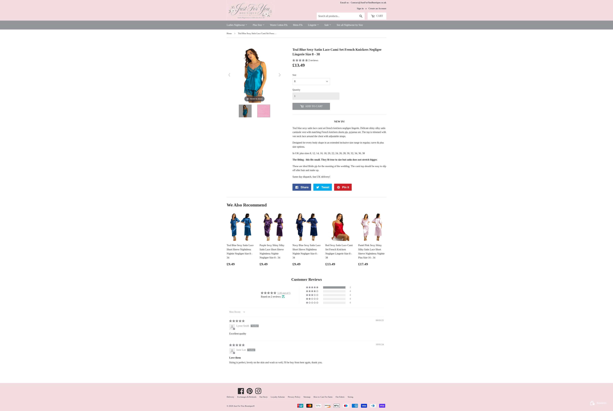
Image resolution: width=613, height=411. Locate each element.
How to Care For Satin (323, 397)
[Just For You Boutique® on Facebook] (241, 392)
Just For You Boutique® (244, 406)
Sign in (360, 8)
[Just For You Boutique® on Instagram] (258, 392)
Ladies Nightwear (236, 25)
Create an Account (377, 8)
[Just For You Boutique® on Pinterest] (249, 392)
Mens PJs (298, 25)
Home (229, 33)
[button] (300, 60)
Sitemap (306, 397)
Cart (379, 16)
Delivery (230, 397)
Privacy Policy (294, 397)
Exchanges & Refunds (246, 397)
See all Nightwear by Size (350, 25)
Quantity (296, 90)
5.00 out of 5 (283, 293)
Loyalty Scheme (278, 397)
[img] (237, 321)
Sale (326, 25)
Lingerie (312, 25)
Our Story (263, 397)
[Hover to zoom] (254, 74)
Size (294, 75)
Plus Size (258, 25)
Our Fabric (340, 397)
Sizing (350, 397)
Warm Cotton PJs (279, 25)
